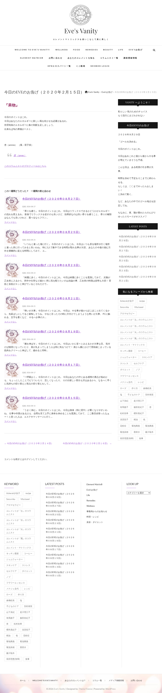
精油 (136, 419)
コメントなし (10, 222)
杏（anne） (20, 155)
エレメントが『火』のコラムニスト (136, 332)
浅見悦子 (124, 419)
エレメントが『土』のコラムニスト (136, 319)
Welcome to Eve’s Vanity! (32, 49)
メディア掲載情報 (116, 680)
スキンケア (147, 357)
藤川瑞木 (149, 432)
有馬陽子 (124, 407)
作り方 (135, 388)
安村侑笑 (149, 394)
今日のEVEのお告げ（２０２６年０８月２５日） (51, 232)
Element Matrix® (32, 58)
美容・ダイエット (95, 522)
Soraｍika (124, 307)
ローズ (123, 388)
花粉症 (123, 426)
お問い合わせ (55, 58)
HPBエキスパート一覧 (59, 66)
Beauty (108, 49)
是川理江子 (139, 400)
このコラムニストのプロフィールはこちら (25, 166)
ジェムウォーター (128, 357)
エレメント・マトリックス (132, 344)
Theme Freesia (85, 689)
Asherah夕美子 (127, 301)
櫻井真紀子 (139, 413)
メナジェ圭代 (126, 382)
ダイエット (125, 369)
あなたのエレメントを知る (81, 58)
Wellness (61, 49)
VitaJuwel (138, 307)
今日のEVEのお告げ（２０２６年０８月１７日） (51, 364)
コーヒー (142, 351)
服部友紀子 (139, 407)
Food (76, 49)
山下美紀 (124, 400)
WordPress (111, 689)
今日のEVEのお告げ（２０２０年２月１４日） (28, 443)
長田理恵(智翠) (127, 438)
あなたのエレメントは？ (75, 680)
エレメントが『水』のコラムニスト (136, 326)
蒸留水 (137, 432)
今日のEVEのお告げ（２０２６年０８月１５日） (51, 397)
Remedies (92, 49)
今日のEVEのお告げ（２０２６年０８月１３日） (60, 565)
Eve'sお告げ (92, 490)
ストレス (124, 363)
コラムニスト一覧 (109, 58)
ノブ (138, 369)
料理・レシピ (93, 516)
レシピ (141, 382)
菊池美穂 (124, 432)
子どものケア (134, 394)
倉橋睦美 (147, 388)
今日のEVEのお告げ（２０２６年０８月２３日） (51, 265)
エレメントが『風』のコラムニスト (136, 338)
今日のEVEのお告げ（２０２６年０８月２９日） (60, 495)
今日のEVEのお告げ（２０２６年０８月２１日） (51, 298)
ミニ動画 (80, 66)
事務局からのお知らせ (97, 511)
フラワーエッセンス (129, 376)
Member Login (100, 66)
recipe (142, 301)
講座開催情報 (130, 58)
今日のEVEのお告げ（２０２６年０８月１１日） (60, 574)
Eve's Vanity (81, 31)
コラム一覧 (97, 680)
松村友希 (124, 413)
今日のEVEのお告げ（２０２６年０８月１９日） (51, 331)
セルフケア (139, 363)
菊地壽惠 (136, 426)
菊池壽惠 (149, 426)
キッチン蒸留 (126, 351)
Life (121, 49)
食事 (141, 438)
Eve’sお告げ (136, 49)
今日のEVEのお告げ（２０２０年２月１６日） (87, 443)
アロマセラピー (127, 313)
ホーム (23, 680)
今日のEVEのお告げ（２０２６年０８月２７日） (51, 198)
